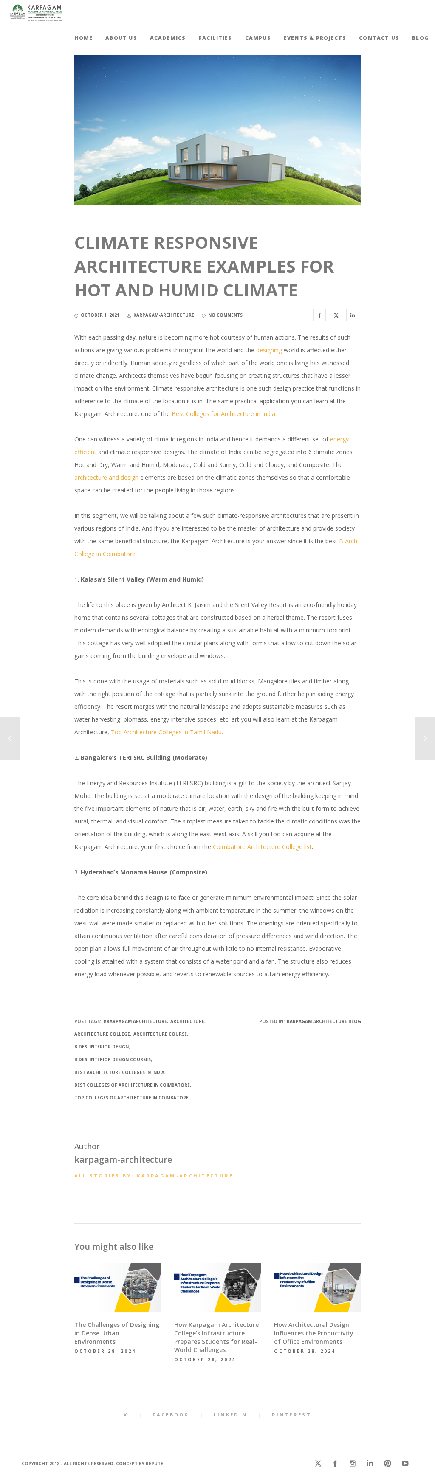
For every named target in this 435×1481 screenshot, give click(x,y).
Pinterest (291, 1414)
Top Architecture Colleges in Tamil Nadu (167, 732)
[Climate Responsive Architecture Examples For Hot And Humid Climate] (319, 315)
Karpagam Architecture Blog (324, 1021)
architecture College (102, 1034)
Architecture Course (160, 1034)
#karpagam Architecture (135, 1021)
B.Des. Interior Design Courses (112, 1059)
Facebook (171, 1414)
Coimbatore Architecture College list (262, 847)
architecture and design (106, 477)
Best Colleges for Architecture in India (223, 414)
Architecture (187, 1021)
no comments (225, 315)
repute (154, 1464)
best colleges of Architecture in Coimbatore (132, 1085)
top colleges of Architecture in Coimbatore (131, 1098)
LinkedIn (230, 1414)
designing (269, 350)
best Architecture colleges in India (119, 1072)
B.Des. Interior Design (101, 1047)
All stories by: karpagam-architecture (154, 1175)
